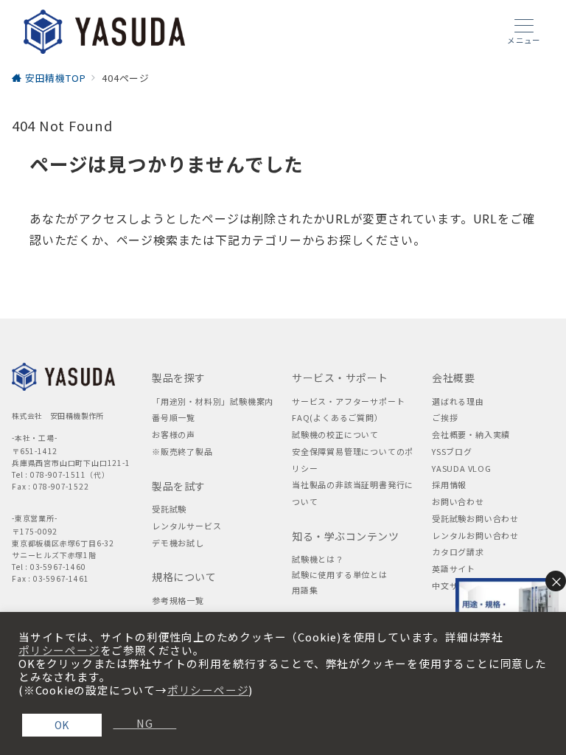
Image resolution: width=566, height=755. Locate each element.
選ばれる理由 (458, 401)
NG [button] (138, 723)
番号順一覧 (173, 417)
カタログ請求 (458, 551)
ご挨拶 (445, 417)
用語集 (305, 590)
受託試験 (169, 509)
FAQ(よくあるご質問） (337, 417)
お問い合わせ (458, 501)
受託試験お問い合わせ (475, 518)
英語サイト (453, 568)
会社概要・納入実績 (471, 434)
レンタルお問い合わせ (475, 535)
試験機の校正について (335, 434)
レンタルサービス (186, 526)
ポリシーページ (59, 650)
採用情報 (449, 484)
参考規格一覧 (178, 600)
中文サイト (453, 585)
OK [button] (62, 724)
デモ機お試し (178, 543)
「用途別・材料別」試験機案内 (212, 401)
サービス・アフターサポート (348, 401)
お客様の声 (173, 434)
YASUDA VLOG (462, 468)
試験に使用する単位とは (340, 574)
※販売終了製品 (182, 451)
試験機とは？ (318, 559)
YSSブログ (452, 451)
